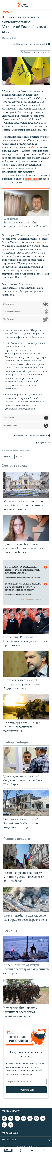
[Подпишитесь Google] (4, 1118)
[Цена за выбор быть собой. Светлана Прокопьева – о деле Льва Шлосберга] (26, 528)
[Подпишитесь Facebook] (10, 1118)
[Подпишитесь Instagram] (36, 1118)
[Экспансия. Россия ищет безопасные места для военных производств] (26, 621)
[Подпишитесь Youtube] (23, 1118)
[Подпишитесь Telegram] (30, 1118)
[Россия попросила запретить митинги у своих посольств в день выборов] (26, 856)
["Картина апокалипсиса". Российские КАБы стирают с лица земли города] (26, 803)
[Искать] (44, 1150)
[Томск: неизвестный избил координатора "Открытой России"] (26, 203)
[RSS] (42, 1118)
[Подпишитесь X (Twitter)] (17, 1118)
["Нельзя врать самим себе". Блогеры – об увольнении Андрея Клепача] (26, 664)
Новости (7, 12)
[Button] (20, 44)
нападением (32, 179)
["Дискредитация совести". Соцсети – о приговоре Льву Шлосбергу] (26, 760)
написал (41, 242)
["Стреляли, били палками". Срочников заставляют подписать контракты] (26, 991)
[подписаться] (10, 1124)
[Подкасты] (4, 1124)
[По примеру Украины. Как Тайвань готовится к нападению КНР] (26, 706)
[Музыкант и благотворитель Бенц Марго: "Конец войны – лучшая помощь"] (26, 485)
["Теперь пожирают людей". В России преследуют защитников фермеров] (26, 949)
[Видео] (32, 1150)
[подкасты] (20, 1150)
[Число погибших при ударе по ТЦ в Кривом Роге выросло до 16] (26, 899)
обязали (35, 147)
